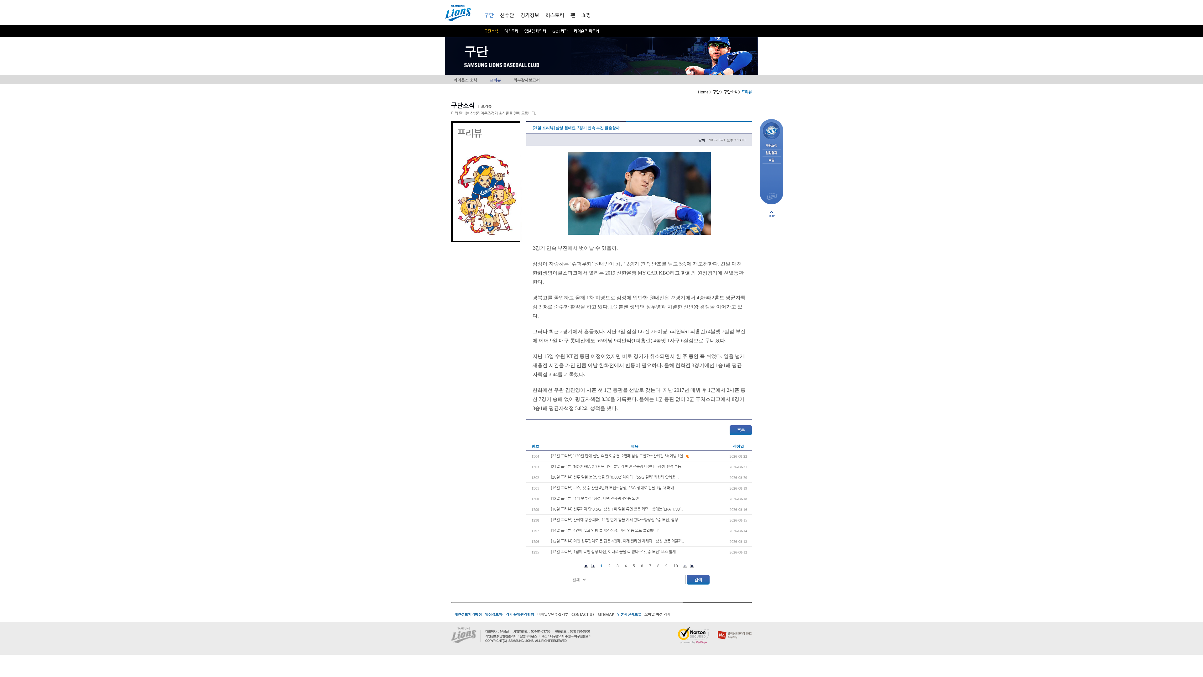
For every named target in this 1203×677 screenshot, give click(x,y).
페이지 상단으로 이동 (771, 214)
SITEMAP (606, 614)
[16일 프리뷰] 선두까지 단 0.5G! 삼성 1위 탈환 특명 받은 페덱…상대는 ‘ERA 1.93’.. (617, 509)
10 (676, 566)
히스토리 (511, 31)
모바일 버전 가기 (657, 614)
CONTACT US (583, 614)
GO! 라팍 (560, 31)
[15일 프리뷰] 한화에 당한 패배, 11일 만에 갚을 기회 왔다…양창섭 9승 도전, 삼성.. (615, 519)
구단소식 (491, 31)
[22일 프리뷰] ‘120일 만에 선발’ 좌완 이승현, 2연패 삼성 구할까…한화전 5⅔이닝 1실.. (618, 456)
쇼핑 (586, 15)
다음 (685, 565)
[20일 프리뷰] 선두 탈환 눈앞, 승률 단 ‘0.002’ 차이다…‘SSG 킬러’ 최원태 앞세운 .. (615, 477)
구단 (489, 15)
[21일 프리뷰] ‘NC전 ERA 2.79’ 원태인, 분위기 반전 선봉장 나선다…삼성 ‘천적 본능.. (617, 466)
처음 (586, 565)
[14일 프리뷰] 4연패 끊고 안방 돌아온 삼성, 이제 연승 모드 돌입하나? (605, 530)
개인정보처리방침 (468, 614)
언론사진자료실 (629, 614)
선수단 (507, 15)
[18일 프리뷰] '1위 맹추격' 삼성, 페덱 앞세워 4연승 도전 (595, 498)
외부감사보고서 (526, 80)
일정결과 (771, 153)
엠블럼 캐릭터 (535, 31)
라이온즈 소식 (465, 80)
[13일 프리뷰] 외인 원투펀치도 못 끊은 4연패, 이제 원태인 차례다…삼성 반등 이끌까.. (617, 541)
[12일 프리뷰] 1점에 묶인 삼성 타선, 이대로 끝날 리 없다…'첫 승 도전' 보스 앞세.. (614, 551)
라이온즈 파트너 (586, 31)
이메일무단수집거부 (552, 614)
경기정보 (529, 15)
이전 (593, 565)
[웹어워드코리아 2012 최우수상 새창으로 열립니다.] (735, 629)
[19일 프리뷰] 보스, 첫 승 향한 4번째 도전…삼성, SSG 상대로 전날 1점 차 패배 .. (614, 487)
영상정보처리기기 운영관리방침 (509, 614)
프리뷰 (495, 80)
